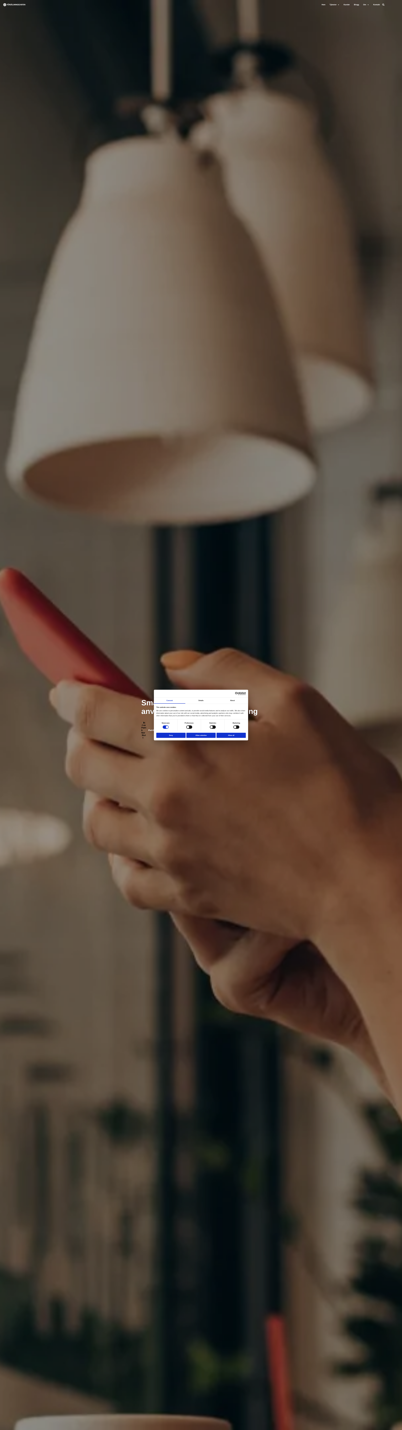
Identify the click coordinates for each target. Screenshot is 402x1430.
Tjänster (333, 5)
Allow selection (201, 735)
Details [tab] (201, 700)
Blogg (356, 5)
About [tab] (232, 700)
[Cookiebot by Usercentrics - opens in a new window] (236, 693)
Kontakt (376, 5)
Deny (171, 735)
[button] (383, 4)
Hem (323, 5)
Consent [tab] (169, 700)
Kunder (347, 5)
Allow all (231, 735)
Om (364, 5)
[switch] (189, 727)
